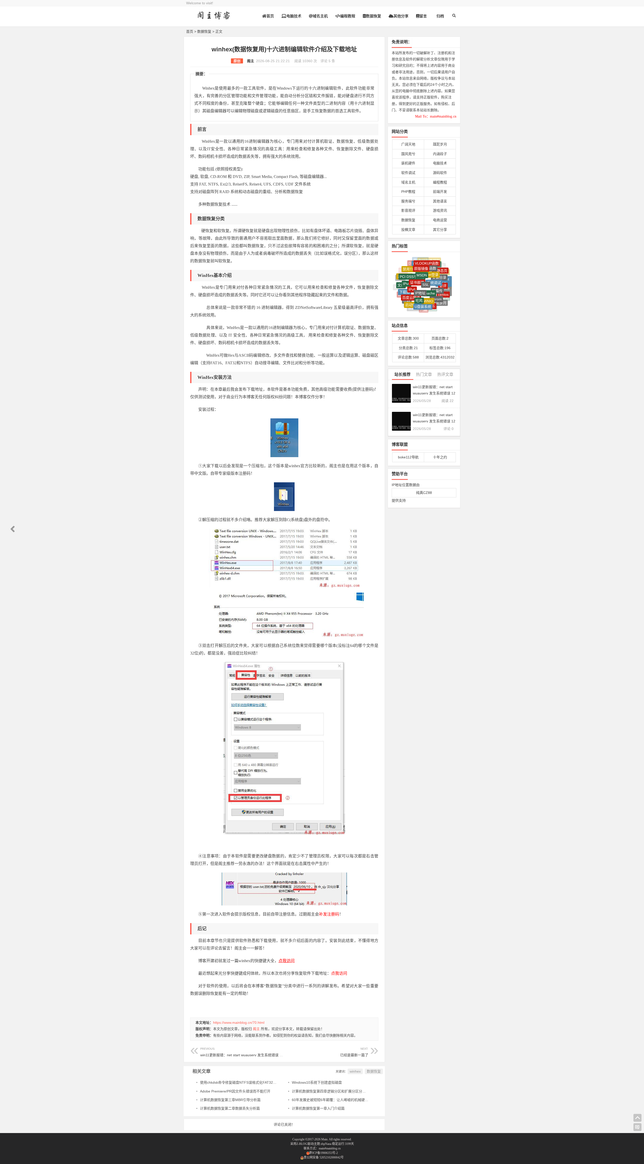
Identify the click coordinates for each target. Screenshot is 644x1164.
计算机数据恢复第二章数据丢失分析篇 (230, 1108)
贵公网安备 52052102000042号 (324, 1157)
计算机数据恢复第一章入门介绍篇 (318, 1108)
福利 (432, 296)
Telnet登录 (430, 261)
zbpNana (326, 1144)
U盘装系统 (423, 287)
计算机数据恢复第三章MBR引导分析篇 (230, 1100)
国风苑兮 (408, 154)
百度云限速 (411, 278)
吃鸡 (419, 278)
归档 (440, 16)
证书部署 (417, 264)
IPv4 (406, 269)
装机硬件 (408, 163)
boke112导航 (408, 457)
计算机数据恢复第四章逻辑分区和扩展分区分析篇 (330, 1091)
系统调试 (434, 265)
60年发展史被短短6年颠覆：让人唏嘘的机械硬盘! (330, 1100)
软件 (431, 304)
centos (443, 280)
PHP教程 (408, 192)
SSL (425, 264)
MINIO (428, 279)
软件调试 (408, 173)
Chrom (436, 279)
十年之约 (440, 457)
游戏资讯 (440, 210)
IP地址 (420, 270)
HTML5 (427, 308)
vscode (402, 295)
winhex (355, 1071)
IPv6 (412, 270)
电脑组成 (437, 304)
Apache (429, 271)
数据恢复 (373, 16)
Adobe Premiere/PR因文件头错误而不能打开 (235, 1091)
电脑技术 (293, 16)
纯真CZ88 (424, 493)
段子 (439, 297)
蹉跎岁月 (440, 144)
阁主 (250, 61)
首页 (270, 16)
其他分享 (401, 16)
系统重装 (415, 295)
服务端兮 (408, 201)
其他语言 (440, 201)
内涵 (423, 296)
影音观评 (408, 210)
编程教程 (347, 16)
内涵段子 (440, 154)
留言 (423, 16)
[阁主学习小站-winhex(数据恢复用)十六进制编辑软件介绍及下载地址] (214, 19)
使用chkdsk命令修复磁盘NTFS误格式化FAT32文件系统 (243, 1082)
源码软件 (440, 173)
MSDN (422, 260)
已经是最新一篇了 (354, 1055)
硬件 (414, 303)
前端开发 (440, 192)
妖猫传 (437, 271)
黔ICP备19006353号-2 (323, 1153)
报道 (408, 302)
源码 (401, 286)
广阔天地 (408, 144)
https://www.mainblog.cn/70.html (238, 1023)
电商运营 (440, 220)
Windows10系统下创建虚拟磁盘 (317, 1082)
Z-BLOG (301, 1144)
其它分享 (440, 230)
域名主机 (320, 16)
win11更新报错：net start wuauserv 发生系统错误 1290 (244, 1052)
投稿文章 (408, 230)
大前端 (418, 308)
